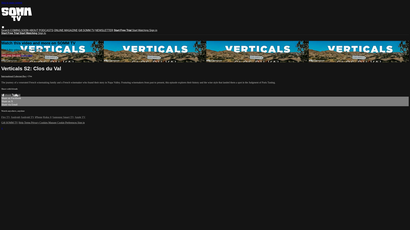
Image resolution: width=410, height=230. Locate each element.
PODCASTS (46, 30)
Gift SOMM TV (86, 30)
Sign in (153, 30)
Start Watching (140, 30)
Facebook (6, 95)
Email (17, 95)
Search (5, 30)
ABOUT (33, 30)
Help (21, 122)
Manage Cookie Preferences (63, 122)
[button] (3, 27)
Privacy (35, 122)
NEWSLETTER (104, 30)
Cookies (43, 122)
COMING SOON (19, 30)
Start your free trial (11, 55)
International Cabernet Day (14, 76)
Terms (27, 122)
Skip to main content (11, 2)
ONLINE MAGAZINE (66, 30)
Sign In (42, 33)
